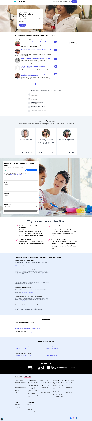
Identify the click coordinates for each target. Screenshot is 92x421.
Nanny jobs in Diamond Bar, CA (53, 350)
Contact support (18, 404)
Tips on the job (17, 393)
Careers (28, 407)
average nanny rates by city (38, 273)
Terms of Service (19, 174)
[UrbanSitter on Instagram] (73, 418)
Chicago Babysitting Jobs (33, 385)
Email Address (6, 188)
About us (29, 404)
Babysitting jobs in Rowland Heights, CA (23, 355)
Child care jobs (69, 382)
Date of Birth (6, 193)
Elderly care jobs (69, 390)
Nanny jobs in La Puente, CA (52, 348)
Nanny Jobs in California (30, 4)
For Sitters (60, 1)
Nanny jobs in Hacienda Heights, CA (22, 346)
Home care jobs (69, 392)
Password (6, 199)
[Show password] (36, 206)
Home (16, 4)
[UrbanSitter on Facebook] (70, 418)
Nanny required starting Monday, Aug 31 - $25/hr (35, 42)
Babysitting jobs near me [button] (32, 380)
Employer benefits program (32, 411)
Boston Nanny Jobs (44, 390)
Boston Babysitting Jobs (32, 393)
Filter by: (71, 41)
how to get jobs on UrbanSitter (20, 300)
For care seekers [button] (18, 376)
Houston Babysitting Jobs (33, 388)
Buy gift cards (17, 407)
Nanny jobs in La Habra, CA (21, 348)
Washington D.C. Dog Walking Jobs (57, 392)
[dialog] (2, 419)
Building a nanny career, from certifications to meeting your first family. (28, 328)
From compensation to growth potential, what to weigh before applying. (28, 323)
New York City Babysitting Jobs (33, 383)
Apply (56, 42)
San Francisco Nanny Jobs (45, 392)
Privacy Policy (12, 174)
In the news (29, 409)
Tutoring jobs (68, 384)
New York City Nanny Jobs (46, 382)
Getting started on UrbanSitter (20, 382)
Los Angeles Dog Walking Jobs (58, 388)
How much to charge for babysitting (19, 390)
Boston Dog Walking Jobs (58, 394)
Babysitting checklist (19, 392)
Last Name (6, 182)
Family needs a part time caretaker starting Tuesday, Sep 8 (33, 67)
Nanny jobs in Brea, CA (20, 350)
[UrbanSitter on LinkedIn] (75, 418)
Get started (22, 25)
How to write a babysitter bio (20, 387)
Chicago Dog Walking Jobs (58, 385)
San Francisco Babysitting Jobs (33, 396)
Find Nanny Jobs (21, 4)
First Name (6, 177)
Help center (17, 406)
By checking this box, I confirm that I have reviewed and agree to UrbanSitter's (17, 174)
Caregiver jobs (68, 389)
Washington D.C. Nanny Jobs (46, 389)
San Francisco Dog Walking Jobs (58, 397)
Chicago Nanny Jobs (44, 384)
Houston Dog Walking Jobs (58, 390)
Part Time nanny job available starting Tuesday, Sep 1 (36, 50)
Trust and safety (30, 406)
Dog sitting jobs (69, 387)
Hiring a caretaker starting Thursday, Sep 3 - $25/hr (35, 58)
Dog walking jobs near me (52, 355)
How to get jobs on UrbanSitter (20, 384)
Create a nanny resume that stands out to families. (24, 332)
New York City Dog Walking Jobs (58, 383)
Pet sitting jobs (69, 385)
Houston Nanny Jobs (44, 387)
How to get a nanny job (19, 385)
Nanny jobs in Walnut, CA (52, 346)
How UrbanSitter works (19, 380)
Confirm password (7, 204)
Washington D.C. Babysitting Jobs (33, 391)
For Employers (55, 1)
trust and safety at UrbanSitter (27, 292)
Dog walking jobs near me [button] (58, 380)
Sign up (74, 1)
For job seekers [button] (27, 376)
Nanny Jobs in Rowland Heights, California (44, 4)
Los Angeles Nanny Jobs (45, 385)
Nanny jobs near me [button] (44, 380)
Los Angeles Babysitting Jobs (33, 387)
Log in (69, 1)
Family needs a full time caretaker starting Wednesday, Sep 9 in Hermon (33, 74)
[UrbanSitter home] (20, 1)
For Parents (65, 1)
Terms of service (30, 417)
